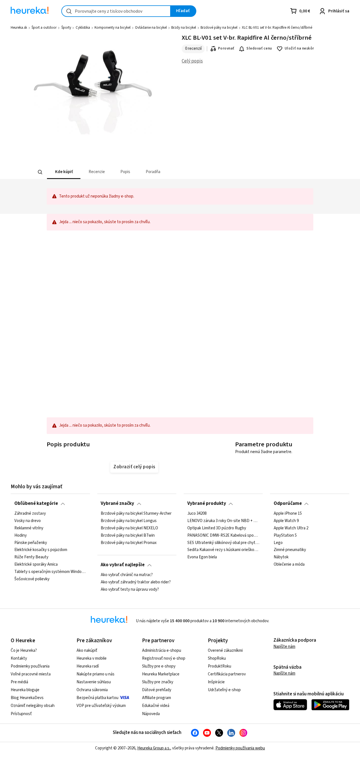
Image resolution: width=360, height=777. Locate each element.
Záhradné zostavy (30, 513)
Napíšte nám (284, 647)
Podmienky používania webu (240, 748)
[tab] (63, 172)
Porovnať (226, 48)
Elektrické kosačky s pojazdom (40, 550)
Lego (278, 542)
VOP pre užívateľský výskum (101, 706)
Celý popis (192, 61)
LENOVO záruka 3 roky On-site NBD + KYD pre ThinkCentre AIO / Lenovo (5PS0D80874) (223, 521)
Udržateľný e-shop (224, 690)
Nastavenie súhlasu (93, 682)
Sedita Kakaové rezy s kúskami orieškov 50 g (223, 550)
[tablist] (138, 172)
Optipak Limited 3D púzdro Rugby (216, 528)
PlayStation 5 (285, 535)
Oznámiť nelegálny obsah (33, 706)
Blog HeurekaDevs (27, 698)
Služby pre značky (157, 682)
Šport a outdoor (44, 27)
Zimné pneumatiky (290, 550)
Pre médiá (19, 682)
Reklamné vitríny (28, 528)
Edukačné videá (155, 706)
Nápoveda (151, 714)
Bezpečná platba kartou (97, 698)
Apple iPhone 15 (288, 513)
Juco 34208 (196, 513)
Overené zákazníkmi (225, 650)
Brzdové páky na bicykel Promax (129, 542)
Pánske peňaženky (30, 542)
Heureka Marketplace (160, 674)
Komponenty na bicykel (112, 27)
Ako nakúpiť (86, 650)
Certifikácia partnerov (227, 674)
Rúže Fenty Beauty (31, 557)
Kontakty (19, 658)
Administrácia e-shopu (161, 650)
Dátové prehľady (156, 690)
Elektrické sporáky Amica (36, 564)
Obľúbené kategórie (36, 503)
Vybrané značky (117, 503)
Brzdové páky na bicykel (219, 27)
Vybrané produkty (206, 503)
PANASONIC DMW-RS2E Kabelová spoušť (223, 535)
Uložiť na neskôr (299, 48)
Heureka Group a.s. (153, 748)
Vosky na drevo (27, 521)
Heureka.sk (19, 27)
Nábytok (281, 557)
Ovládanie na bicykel (151, 27)
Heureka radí (87, 666)
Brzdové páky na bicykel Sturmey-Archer (136, 513)
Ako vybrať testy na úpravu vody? (130, 589)
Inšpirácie (216, 682)
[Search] (39, 172)
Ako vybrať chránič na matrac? (127, 575)
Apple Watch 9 (286, 521)
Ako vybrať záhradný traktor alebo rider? (136, 582)
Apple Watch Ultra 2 (291, 528)
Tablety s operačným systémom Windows (50, 572)
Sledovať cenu (259, 48)
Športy (66, 27)
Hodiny (20, 535)
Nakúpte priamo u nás (95, 674)
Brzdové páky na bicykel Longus (129, 521)
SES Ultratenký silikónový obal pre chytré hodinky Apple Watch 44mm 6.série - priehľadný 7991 (223, 542)
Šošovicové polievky (32, 579)
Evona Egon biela (202, 557)
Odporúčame (288, 503)
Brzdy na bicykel (183, 27)
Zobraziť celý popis (134, 466)
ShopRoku (217, 658)
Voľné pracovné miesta (31, 674)
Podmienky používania (30, 666)
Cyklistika (83, 27)
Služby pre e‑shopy (159, 666)
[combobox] (116, 11)
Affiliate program (156, 698)
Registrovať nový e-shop (163, 658)
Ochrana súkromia (92, 690)
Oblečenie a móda (289, 564)
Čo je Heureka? (24, 650)
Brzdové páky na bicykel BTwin (128, 535)
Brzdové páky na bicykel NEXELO (129, 528)
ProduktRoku (219, 666)
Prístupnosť (21, 714)
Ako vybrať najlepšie (123, 564)
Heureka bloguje (25, 690)
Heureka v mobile (91, 658)
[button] (63, 172)
